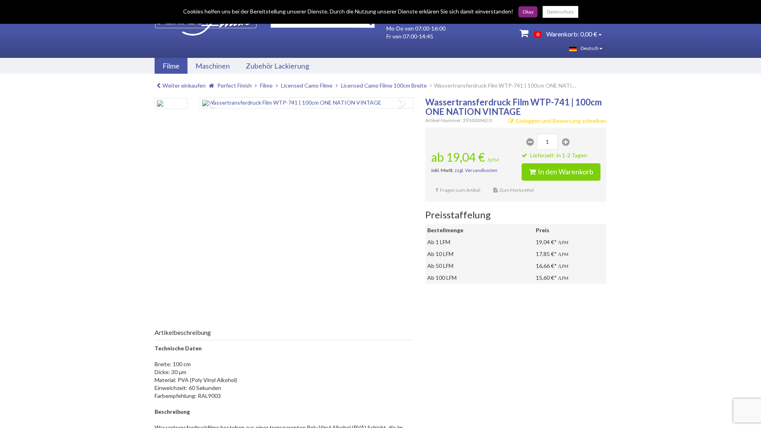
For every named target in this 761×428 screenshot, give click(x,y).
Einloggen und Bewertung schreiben (561, 120)
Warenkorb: (566, 34)
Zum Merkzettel (516, 190)
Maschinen (212, 65)
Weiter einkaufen (184, 85)
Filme (171, 65)
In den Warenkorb (565, 171)
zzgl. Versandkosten (476, 170)
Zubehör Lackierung (277, 65)
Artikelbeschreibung (183, 332)
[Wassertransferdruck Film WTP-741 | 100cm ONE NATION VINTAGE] (306, 103)
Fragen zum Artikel (460, 190)
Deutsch (590, 48)
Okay (527, 12)
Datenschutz (560, 12)
